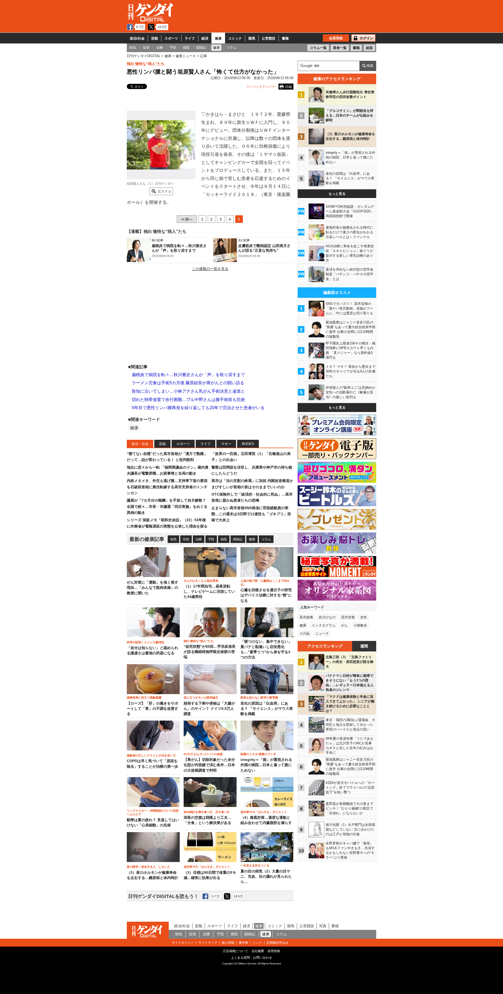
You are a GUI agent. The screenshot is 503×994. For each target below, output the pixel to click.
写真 (322, 926)
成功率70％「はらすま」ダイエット (263, 812)
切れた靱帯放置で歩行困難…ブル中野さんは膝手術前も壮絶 (188, 399)
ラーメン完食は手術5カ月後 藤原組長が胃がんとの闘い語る (188, 383)
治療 (198, 539)
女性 (363, 617)
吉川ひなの (327, 617)
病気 (173, 539)
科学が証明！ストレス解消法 (145, 642)
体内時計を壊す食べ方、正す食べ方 (207, 812)
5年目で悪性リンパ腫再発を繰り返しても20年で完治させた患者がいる (198, 407)
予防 (211, 539)
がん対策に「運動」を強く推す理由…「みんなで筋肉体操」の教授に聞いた (152, 587)
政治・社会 (140, 444)
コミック (235, 38)
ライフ (190, 38)
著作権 (243, 942)
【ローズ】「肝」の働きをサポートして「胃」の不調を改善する (152, 708)
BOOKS (248, 444)
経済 (204, 38)
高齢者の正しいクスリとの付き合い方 (151, 755)
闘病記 (238, 539)
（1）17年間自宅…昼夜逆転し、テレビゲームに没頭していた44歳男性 (209, 591)
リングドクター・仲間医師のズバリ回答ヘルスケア (153, 812)
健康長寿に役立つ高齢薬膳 (144, 697)
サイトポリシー (183, 942)
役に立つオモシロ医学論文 (201, 697)
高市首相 (348, 617)
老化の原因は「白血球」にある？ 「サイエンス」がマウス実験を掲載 (266, 708)
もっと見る (337, 194)
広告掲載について (235, 951)
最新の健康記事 (146, 539)
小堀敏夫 (360, 625)
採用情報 (273, 951)
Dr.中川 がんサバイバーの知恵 (203, 754)
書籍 (285, 38)
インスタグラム (324, 625)
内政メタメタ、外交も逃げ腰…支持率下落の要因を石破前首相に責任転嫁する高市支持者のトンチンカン (167, 487)
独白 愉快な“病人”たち (146, 64)
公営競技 (268, 38)
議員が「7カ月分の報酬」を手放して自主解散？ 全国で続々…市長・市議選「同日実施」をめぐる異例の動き (167, 506)
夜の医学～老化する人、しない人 (148, 866)
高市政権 (306, 617)
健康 (218, 38)
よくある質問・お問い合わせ (251, 957)
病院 (224, 539)
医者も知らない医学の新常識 (259, 697)
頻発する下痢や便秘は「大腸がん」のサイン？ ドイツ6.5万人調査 (209, 708)
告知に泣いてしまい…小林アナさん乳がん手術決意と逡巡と (188, 391)
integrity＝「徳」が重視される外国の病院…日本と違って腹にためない (266, 765)
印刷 (288, 87)
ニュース (322, 633)
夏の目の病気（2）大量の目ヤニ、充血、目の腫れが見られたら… (266, 876)
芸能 (154, 38)
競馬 (251, 38)
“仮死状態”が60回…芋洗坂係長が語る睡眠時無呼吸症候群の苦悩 (210, 652)
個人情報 (228, 942)
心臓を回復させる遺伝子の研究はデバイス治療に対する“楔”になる (266, 595)
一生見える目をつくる (254, 865)
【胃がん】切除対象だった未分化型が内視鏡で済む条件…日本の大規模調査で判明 (209, 765)
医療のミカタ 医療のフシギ (258, 754)
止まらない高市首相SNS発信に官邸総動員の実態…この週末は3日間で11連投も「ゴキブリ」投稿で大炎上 (251, 514)
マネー (226, 444)
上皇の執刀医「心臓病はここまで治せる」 (264, 582)
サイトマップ (207, 942)
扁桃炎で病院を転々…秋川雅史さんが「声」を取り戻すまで (188, 374)
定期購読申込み (277, 942)
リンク (257, 942)
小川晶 (304, 633)
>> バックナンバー (261, 87)
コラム (266, 539)
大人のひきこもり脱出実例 (201, 580)
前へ (187, 219)
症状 (186, 539)
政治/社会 (137, 38)
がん (344, 625)
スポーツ (171, 38)
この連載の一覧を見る (210, 269)
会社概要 (258, 951)
